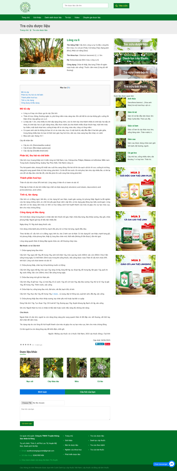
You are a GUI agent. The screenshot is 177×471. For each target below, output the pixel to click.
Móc (77, 381)
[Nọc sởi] (30, 379)
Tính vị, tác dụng (27, 100)
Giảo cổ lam (133, 126)
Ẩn (68, 88)
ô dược (55, 294)
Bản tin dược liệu (71, 445)
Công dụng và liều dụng (30, 103)
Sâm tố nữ (132, 112)
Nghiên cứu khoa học (73, 450)
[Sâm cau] (121, 143)
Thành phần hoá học (29, 98)
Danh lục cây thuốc (97, 440)
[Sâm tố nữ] (121, 116)
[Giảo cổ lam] (121, 130)
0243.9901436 (38, 455)
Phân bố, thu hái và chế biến (32, 95)
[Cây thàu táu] (53, 379)
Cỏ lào (100, 381)
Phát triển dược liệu (72, 454)
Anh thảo (132, 99)
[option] (41, 52)
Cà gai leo (132, 153)
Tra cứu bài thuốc (97, 450)
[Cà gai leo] (121, 157)
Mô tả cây (25, 92)
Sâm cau (131, 139)
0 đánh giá (37, 345)
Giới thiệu (68, 440)
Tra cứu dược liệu (27, 7)
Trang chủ (69, 436)
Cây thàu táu (53, 381)
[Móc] (77, 379)
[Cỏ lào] (100, 379)
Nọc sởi (29, 381)
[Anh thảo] (121, 103)
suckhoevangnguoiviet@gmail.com (40, 451)
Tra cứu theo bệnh (97, 445)
